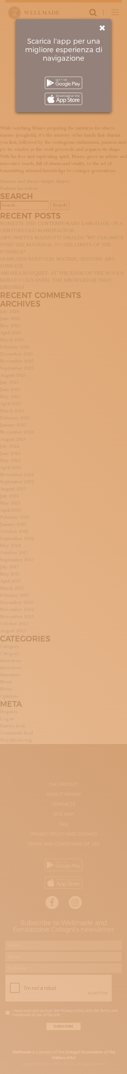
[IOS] (63, 99)
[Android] (63, 83)
